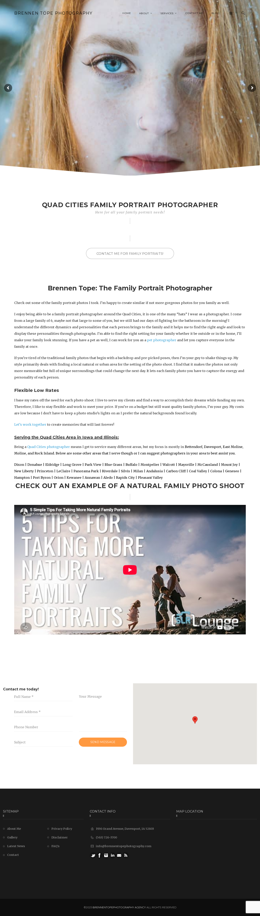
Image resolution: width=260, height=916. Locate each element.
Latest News (16, 846)
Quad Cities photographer (48, 447)
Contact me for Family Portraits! (130, 254)
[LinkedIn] (112, 855)
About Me (14, 829)
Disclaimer (59, 837)
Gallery (12, 837)
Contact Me (194, 13)
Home (126, 13)
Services (166, 13)
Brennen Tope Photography (53, 13)
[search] (243, 13)
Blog (215, 13)
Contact (13, 855)
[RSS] (125, 855)
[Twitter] (93, 855)
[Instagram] (106, 855)
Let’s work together (30, 424)
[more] (230, 13)
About (144, 13)
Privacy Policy (61, 829)
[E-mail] (119, 855)
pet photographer (161, 340)
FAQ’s (55, 846)
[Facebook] (99, 855)
